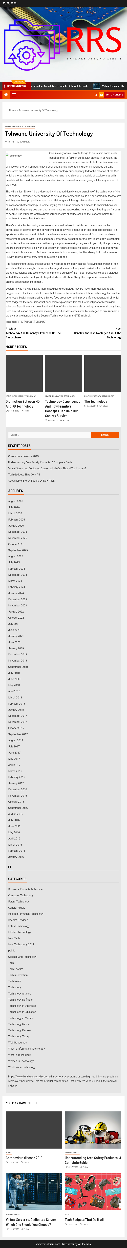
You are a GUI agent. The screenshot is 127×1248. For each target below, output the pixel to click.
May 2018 (14, 685)
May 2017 (14, 758)
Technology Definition (20, 999)
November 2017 (17, 722)
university (40, 322)
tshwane (29, 322)
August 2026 (15, 501)
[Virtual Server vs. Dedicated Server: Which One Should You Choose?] (34, 1191)
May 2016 (14, 832)
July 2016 (14, 820)
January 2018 (16, 709)
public (11, 950)
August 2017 (15, 740)
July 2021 (14, 623)
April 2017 (14, 765)
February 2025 (16, 568)
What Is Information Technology (26, 1048)
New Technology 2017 (21, 944)
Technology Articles (19, 993)
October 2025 (16, 544)
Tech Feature (15, 969)
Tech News (14, 981)
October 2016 (16, 801)
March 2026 (15, 513)
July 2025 (14, 562)
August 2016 (15, 814)
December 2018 (17, 654)
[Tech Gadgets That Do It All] (93, 1191)
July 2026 (14, 507)
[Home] (6, 95)
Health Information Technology (20, 126)
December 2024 (17, 574)
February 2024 (16, 587)
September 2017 (18, 734)
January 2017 (16, 783)
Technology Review (19, 1030)
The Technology (95, 401)
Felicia (11, 142)
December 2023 (17, 599)
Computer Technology (20, 895)
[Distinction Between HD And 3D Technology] (24, 373)
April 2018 (14, 691)
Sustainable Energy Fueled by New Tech (31, 480)
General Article (16, 907)
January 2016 (16, 856)
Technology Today (18, 1036)
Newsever (68, 1244)
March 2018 (15, 697)
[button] (14, 95)
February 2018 (16, 703)
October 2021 (16, 617)
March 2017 (15, 771)
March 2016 (15, 844)
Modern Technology (19, 932)
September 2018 (18, 666)
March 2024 (15, 581)
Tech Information (18, 975)
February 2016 (16, 850)
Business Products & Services (26, 889)
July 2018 (14, 673)
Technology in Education (22, 1011)
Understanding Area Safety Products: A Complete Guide (46, 86)
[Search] (96, 95)
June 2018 (14, 679)
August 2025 (15, 556)
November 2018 (17, 660)
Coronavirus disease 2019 (23, 456)
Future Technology (18, 901)
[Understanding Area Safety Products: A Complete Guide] (93, 1130)
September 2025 (18, 550)
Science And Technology (22, 956)
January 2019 (16, 648)
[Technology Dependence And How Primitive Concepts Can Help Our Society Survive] (63, 373)
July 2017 (14, 746)
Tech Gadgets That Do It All (24, 474)
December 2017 (17, 715)
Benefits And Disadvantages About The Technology (97, 333)
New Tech (14, 938)
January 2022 (16, 611)
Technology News (18, 1024)
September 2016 (18, 807)
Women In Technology (21, 1061)
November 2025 (17, 538)
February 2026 (16, 519)
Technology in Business (22, 1005)
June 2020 (14, 642)
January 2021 (16, 636)
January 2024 (16, 593)
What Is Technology (19, 1055)
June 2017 (14, 752)
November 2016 (17, 795)
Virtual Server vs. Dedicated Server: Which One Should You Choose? (47, 468)
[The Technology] (102, 373)
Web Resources (17, 1042)
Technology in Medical (21, 1018)
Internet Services (18, 920)
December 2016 (17, 789)
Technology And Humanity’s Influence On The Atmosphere (33, 333)
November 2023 (17, 605)
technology (17, 322)
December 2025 (17, 531)
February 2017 (16, 777)
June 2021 (14, 630)
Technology (14, 987)
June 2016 (14, 826)
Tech (11, 962)
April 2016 (14, 838)
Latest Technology (19, 926)
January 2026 (16, 525)
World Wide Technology (22, 1067)
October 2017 (16, 728)
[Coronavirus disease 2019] (34, 1130)
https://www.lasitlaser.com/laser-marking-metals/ (37, 1076)
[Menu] (14, 95)
